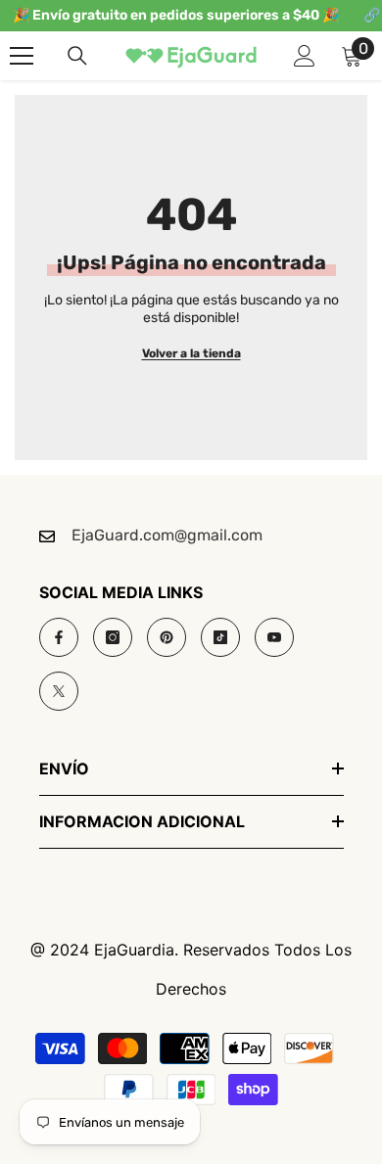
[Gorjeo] (58, 691)
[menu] (21, 56)
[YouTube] (274, 637)
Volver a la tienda (191, 353)
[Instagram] (112, 637)
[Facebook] (58, 637)
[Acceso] (304, 56)
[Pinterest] (166, 637)
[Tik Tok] (220, 637)
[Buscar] (77, 56)
